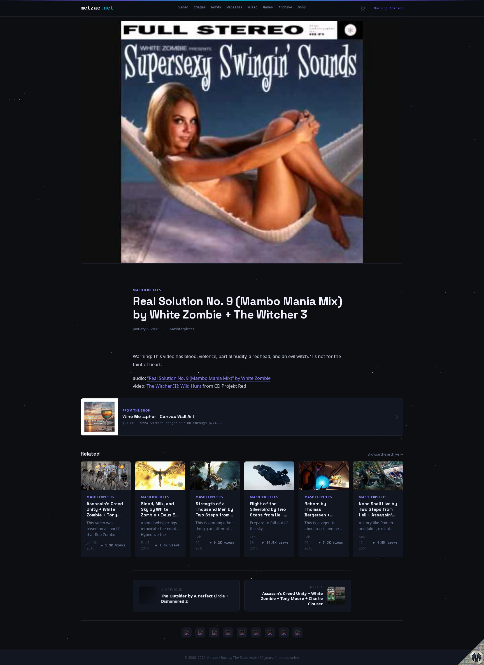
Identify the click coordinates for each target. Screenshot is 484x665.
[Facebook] (270, 632)
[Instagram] (200, 632)
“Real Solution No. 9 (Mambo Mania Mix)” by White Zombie (209, 378)
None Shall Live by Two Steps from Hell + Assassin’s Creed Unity (378, 509)
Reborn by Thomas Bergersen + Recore (317, 509)
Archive (285, 8)
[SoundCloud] (242, 632)
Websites (234, 8)
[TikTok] (256, 632)
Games (268, 8)
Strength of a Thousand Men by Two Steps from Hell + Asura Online (214, 509)
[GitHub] (228, 632)
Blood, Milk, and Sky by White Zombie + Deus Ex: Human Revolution (160, 509)
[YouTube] (187, 632)
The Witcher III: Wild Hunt (173, 386)
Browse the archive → (385, 454)
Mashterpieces (147, 290)
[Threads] (284, 632)
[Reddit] (297, 632)
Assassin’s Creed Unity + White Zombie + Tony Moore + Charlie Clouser (105, 509)
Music (252, 8)
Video (183, 8)
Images (200, 8)
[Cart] (362, 8)
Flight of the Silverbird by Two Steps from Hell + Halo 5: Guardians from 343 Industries (268, 509)
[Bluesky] (214, 632)
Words (216, 8)
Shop (302, 8)
